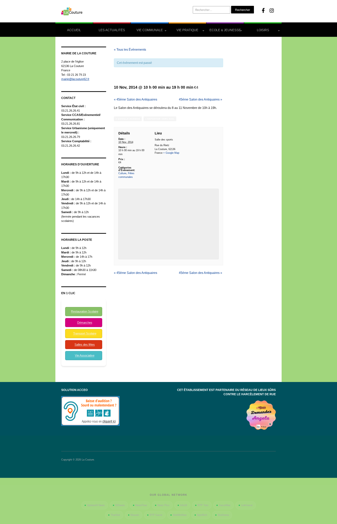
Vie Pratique (187, 30)
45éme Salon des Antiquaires (135, 99)
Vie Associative (84, 355)
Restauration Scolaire (84, 311)
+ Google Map (171, 152)
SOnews (120, 505)
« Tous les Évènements (130, 49)
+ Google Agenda (128, 119)
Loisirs (263, 30)
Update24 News (96, 505)
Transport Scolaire (84, 333)
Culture (122, 173)
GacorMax (225, 505)
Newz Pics (163, 505)
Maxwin (134, 514)
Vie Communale (150, 30)
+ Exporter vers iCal (160, 119)
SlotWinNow (179, 514)
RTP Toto (203, 505)
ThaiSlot (115, 514)
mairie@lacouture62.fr (75, 79)
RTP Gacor (156, 514)
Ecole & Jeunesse (225, 30)
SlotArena (223, 514)
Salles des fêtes (84, 344)
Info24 (183, 505)
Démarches (84, 322)
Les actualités (112, 30)
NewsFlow (141, 505)
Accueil (74, 30)
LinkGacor (247, 505)
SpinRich (202, 514)
